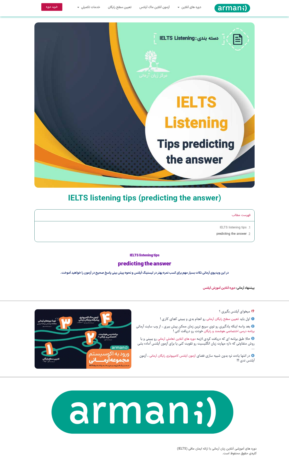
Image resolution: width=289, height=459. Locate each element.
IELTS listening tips (233, 227)
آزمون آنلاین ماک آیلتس (154, 7)
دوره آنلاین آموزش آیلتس (219, 288)
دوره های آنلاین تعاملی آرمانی (177, 339)
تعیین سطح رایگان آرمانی (222, 319)
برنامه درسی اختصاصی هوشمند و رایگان (229, 331)
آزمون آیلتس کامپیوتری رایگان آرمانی (173, 356)
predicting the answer (231, 234)
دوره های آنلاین (191, 7)
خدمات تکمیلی (90, 7)
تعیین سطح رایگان (120, 7)
